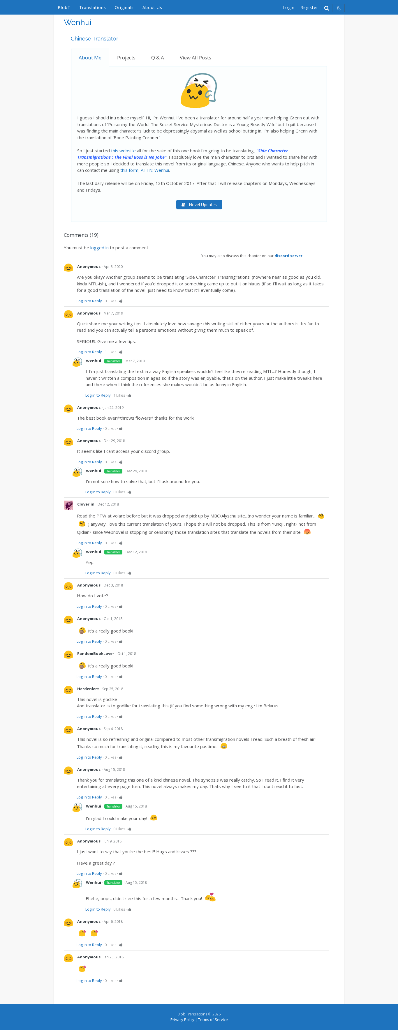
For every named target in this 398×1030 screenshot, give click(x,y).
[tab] (90, 57)
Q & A (157, 57)
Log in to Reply (89, 300)
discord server (288, 255)
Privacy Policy (182, 1019)
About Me (90, 57)
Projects (126, 57)
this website (123, 150)
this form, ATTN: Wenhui (144, 170)
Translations (92, 7)
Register (309, 7)
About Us (152, 7)
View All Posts (195, 57)
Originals (124, 7)
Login (289, 7)
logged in (99, 247)
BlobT (64, 7)
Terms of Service (213, 1019)
